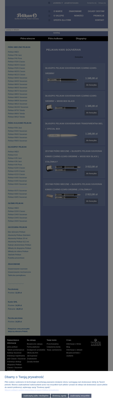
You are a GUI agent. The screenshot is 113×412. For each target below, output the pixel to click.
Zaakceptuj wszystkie (80, 396)
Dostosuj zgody (59, 396)
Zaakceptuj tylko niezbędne (36, 396)
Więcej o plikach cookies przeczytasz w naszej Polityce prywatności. (32, 390)
